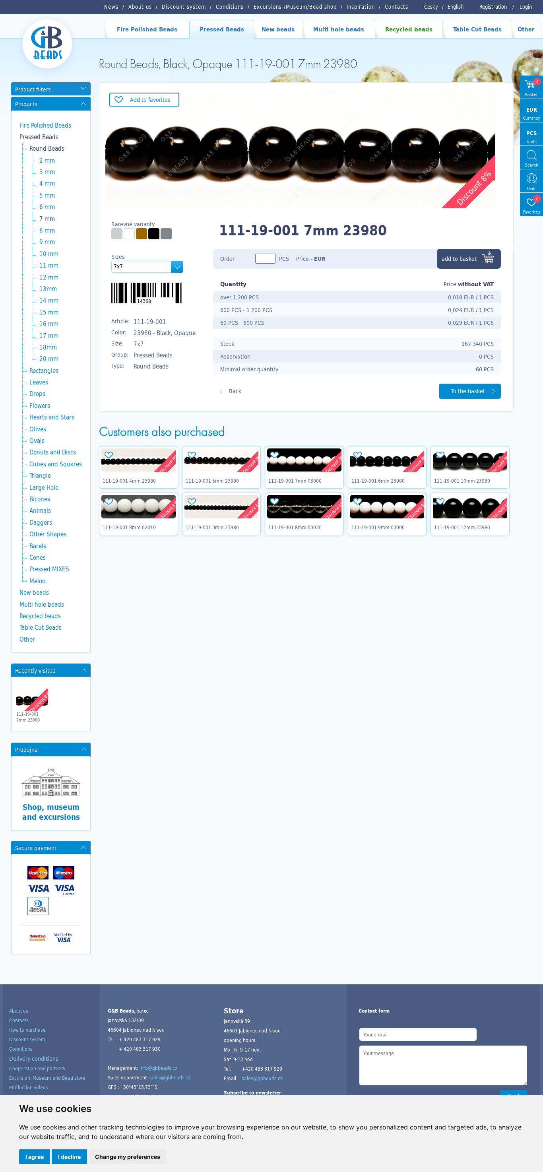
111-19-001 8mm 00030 (295, 527)
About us (18, 1010)
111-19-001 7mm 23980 (28, 717)
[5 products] (153, 233)
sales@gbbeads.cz (169, 1077)
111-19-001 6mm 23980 (378, 480)
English (455, 7)
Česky (431, 7)
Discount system (27, 1039)
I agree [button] (34, 1156)
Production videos (28, 1087)
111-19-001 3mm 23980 (212, 527)
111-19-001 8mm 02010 (129, 527)
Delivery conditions (33, 1058)
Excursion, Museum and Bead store (47, 1077)
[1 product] (141, 233)
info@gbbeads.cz (158, 1067)
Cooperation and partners (37, 1068)
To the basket (468, 391)
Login (526, 7)
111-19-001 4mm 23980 (129, 480)
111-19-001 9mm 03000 (378, 527)
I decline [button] (69, 1156)
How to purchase (27, 1029)
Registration (493, 7)
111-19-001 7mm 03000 (295, 480)
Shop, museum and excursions (51, 812)
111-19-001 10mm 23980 (462, 480)
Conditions (21, 1048)
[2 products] (116, 233)
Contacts (19, 1020)
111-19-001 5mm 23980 (212, 480)
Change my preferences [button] (127, 1156)
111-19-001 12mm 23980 (462, 527)
